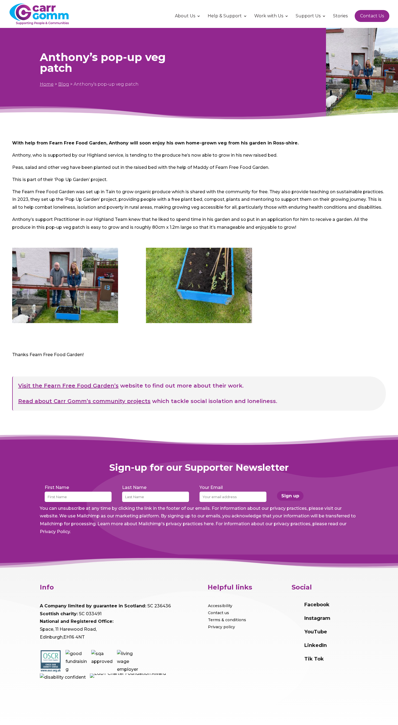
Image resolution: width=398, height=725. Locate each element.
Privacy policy (221, 626)
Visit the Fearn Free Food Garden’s (68, 385)
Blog (63, 84)
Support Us (308, 16)
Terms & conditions (227, 619)
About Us (185, 16)
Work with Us (268, 16)
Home (47, 84)
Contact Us (372, 15)
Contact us (218, 612)
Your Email (211, 487)
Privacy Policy (55, 531)
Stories (340, 16)
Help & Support (225, 16)
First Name (57, 487)
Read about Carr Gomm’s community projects (84, 401)
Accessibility (220, 605)
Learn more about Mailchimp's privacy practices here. (155, 523)
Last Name (134, 487)
